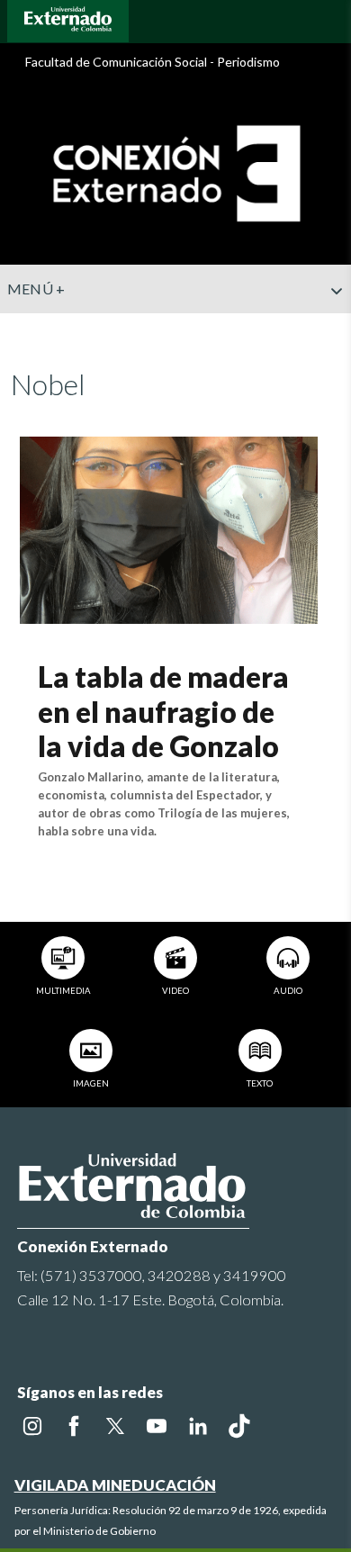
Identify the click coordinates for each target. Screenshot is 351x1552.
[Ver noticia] (169, 528)
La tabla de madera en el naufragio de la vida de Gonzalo (163, 711)
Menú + (36, 288)
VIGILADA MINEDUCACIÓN (115, 1484)
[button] (330, 326)
